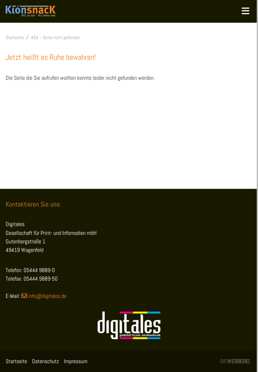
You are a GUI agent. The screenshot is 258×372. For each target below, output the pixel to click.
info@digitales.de (47, 295)
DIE (235, 361)
